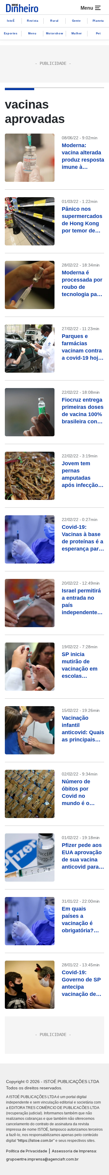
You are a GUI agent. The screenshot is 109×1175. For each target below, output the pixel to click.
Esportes (11, 33)
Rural (54, 20)
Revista (32, 20)
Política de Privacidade (26, 1151)
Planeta (98, 20)
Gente (76, 20)
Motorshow (54, 33)
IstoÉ (11, 20)
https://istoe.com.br (35, 1140)
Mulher (76, 33)
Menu (32, 33)
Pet (98, 33)
